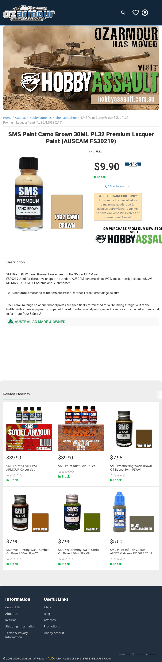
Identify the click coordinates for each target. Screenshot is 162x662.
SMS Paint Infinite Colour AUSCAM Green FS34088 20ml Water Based (131, 551)
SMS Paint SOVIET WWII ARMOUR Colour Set (22, 467)
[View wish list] (135, 12)
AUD (51, 658)
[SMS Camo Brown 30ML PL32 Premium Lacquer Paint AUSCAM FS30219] (46, 192)
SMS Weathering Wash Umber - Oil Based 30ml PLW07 (28, 551)
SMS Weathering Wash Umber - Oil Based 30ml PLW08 (80, 551)
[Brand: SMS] (133, 164)
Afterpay (50, 620)
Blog (47, 614)
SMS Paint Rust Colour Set (76, 466)
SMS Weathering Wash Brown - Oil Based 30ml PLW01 (132, 467)
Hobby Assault (54, 633)
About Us (11, 614)
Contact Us (12, 607)
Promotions (52, 626)
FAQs (47, 607)
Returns (10, 620)
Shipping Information (20, 626)
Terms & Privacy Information (16, 635)
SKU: (92, 151)
